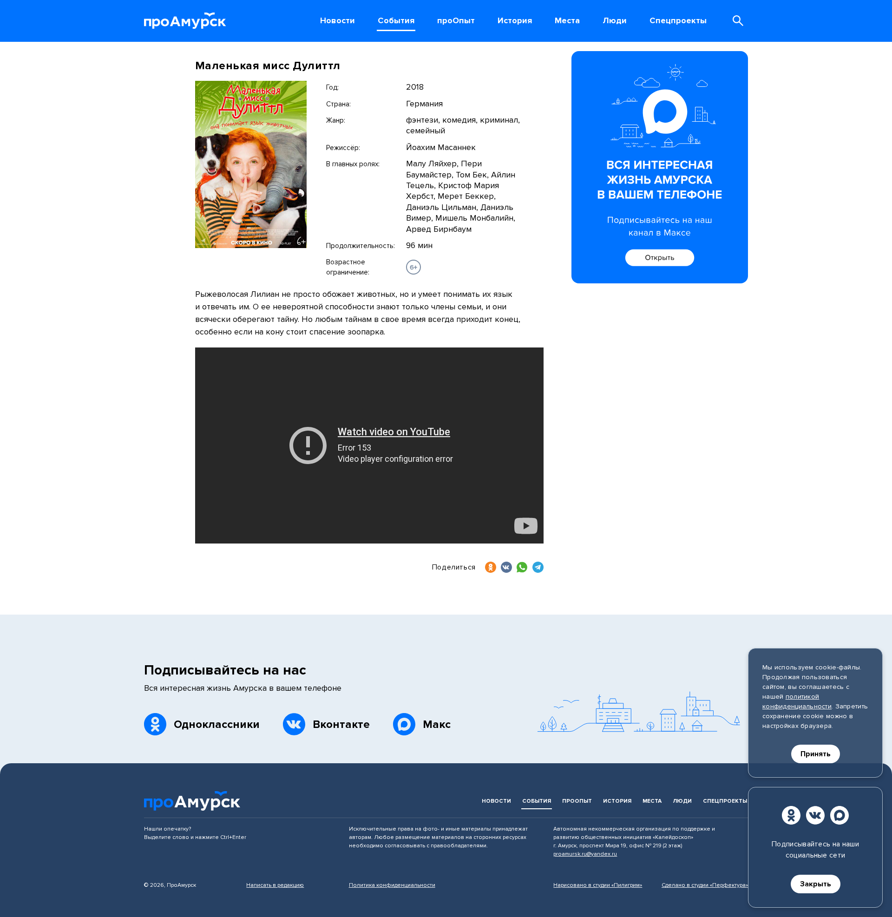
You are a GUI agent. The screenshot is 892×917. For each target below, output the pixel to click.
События (536, 801)
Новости (496, 801)
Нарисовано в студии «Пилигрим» (597, 885)
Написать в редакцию (275, 885)
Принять (815, 754)
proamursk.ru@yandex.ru (585, 854)
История (617, 801)
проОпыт (577, 801)
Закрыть (815, 884)
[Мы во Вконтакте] (815, 815)
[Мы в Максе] (839, 815)
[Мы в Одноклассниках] (791, 815)
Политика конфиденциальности (392, 885)
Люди (682, 801)
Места (652, 801)
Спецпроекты (725, 801)
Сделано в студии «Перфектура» (705, 885)
